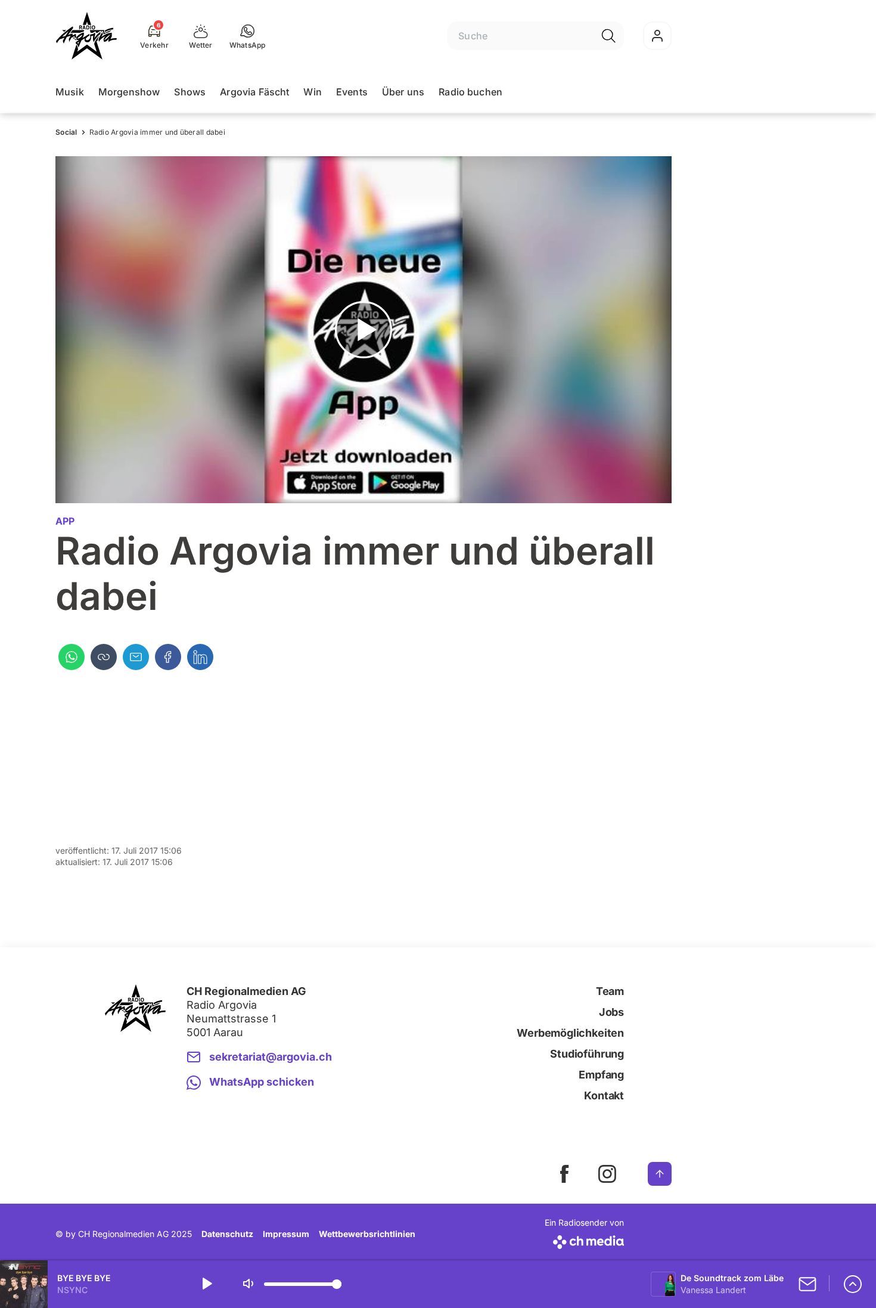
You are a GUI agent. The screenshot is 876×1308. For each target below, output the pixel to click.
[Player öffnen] (853, 1284)
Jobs (611, 1012)
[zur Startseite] (86, 36)
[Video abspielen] (363, 329)
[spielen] (206, 1284)
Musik (69, 92)
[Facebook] (168, 657)
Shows (190, 92)
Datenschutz (227, 1234)
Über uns (403, 92)
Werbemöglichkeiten (570, 1033)
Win (312, 92)
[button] (247, 36)
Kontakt (604, 1095)
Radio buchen (470, 92)
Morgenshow (129, 92)
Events (352, 92)
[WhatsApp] (71, 657)
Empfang (601, 1074)
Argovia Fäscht (254, 92)
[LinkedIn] (200, 657)
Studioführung (587, 1053)
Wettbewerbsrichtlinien (367, 1234)
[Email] (136, 657)
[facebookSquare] (564, 1174)
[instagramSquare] (607, 1174)
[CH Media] (584, 1239)
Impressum (286, 1234)
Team (610, 991)
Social (66, 132)
